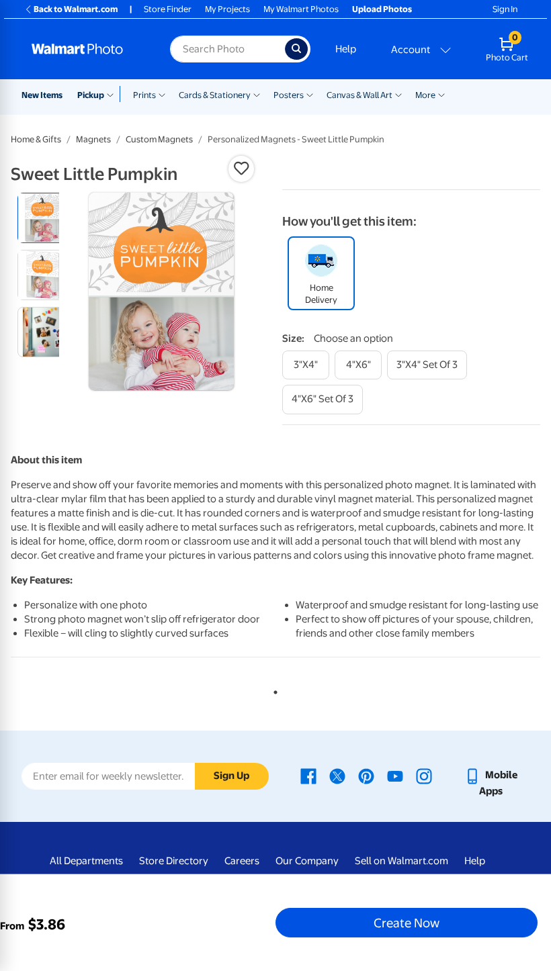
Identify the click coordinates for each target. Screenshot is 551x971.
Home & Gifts (36, 139)
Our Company (307, 861)
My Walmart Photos (301, 9)
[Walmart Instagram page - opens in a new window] (424, 775)
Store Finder (168, 9)
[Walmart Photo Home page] (86, 49)
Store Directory (173, 861)
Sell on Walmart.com (401, 861)
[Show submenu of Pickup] (113, 94)
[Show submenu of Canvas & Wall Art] (398, 94)
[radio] (42, 218)
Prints (144, 95)
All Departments (86, 861)
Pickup (90, 95)
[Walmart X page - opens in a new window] (337, 775)
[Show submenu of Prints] (162, 94)
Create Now (406, 922)
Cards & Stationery (215, 95)
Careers (241, 861)
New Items (42, 95)
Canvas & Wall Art (359, 95)
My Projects (227, 9)
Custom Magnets (159, 139)
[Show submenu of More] (441, 94)
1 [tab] (273, 689)
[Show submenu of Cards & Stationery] (257, 94)
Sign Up (231, 776)
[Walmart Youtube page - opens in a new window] (395, 775)
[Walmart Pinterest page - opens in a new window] (366, 775)
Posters (288, 95)
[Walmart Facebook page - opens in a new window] (308, 775)
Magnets (93, 139)
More (425, 95)
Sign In (505, 9)
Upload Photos (382, 9)
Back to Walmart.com (76, 9)
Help (345, 49)
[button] (241, 168)
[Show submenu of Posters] (310, 94)
